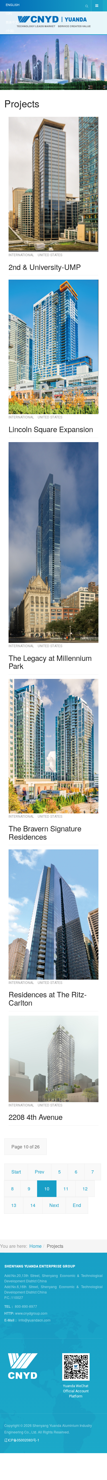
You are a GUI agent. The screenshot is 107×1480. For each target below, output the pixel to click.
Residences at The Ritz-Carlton (48, 998)
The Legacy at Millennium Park (50, 661)
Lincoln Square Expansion (51, 429)
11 (65, 1188)
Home (35, 1246)
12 (85, 1188)
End (77, 1205)
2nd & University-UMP (45, 266)
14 (32, 1205)
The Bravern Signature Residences (45, 832)
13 (13, 1205)
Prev (39, 1171)
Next (54, 1205)
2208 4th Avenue (35, 1116)
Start (16, 1171)
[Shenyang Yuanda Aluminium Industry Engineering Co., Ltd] (53, 23)
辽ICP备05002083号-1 (21, 1439)
